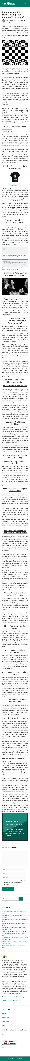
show (10, 131)
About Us (4, 997)
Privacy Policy (20, 997)
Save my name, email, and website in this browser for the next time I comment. (15, 882)
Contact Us (12, 997)
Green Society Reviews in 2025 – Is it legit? (14, 931)
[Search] (21, 899)
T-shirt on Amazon (13, 185)
